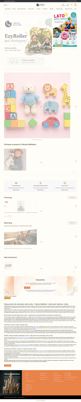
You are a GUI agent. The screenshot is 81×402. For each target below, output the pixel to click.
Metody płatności (43, 375)
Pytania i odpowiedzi (57, 375)
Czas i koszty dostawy (43, 377)
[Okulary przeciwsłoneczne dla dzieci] (65, 60)
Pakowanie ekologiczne (30, 381)
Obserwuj (8, 298)
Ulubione (27, 390)
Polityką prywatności (49, 291)
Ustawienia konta (29, 388)
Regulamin (39, 290)
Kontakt (27, 375)
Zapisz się (27, 287)
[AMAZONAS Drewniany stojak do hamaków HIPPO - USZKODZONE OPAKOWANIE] (21, 206)
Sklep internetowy (40, 400)
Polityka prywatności (57, 379)
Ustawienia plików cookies (58, 381)
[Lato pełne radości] (65, 29)
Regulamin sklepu (57, 377)
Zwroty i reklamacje (43, 379)
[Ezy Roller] (28, 41)
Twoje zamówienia (29, 386)
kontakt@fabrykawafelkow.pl (9, 1)
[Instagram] (5, 389)
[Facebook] (7, 389)
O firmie (27, 379)
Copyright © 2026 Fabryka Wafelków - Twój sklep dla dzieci (14, 397)
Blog (26, 377)
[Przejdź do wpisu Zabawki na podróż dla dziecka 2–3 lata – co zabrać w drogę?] (20, 236)
